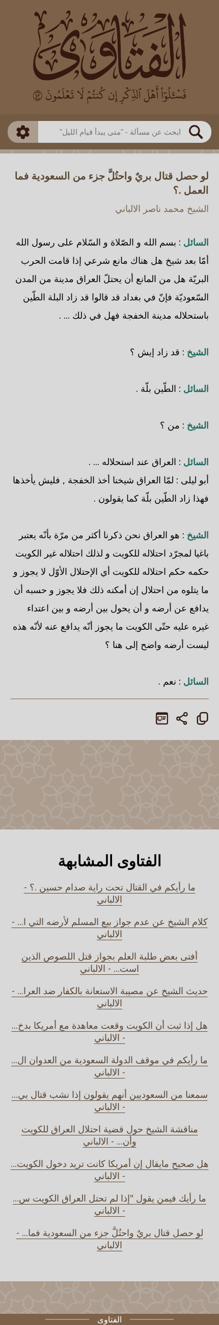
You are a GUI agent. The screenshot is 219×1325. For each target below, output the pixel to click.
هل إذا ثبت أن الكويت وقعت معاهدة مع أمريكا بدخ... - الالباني (110, 1031)
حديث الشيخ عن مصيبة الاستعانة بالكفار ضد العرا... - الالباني (110, 996)
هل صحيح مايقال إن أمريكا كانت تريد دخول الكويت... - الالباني (110, 1169)
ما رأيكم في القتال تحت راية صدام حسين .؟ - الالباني (110, 893)
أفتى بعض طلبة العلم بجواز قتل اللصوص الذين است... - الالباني (109, 962)
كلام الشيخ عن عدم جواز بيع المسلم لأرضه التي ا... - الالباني (110, 927)
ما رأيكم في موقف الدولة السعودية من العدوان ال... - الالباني (109, 1066)
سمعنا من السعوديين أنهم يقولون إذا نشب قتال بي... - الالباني (110, 1100)
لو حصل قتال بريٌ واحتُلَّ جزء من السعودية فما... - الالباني (109, 1238)
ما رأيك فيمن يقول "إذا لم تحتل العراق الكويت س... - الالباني (109, 1204)
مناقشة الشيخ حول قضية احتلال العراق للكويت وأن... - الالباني (109, 1135)
